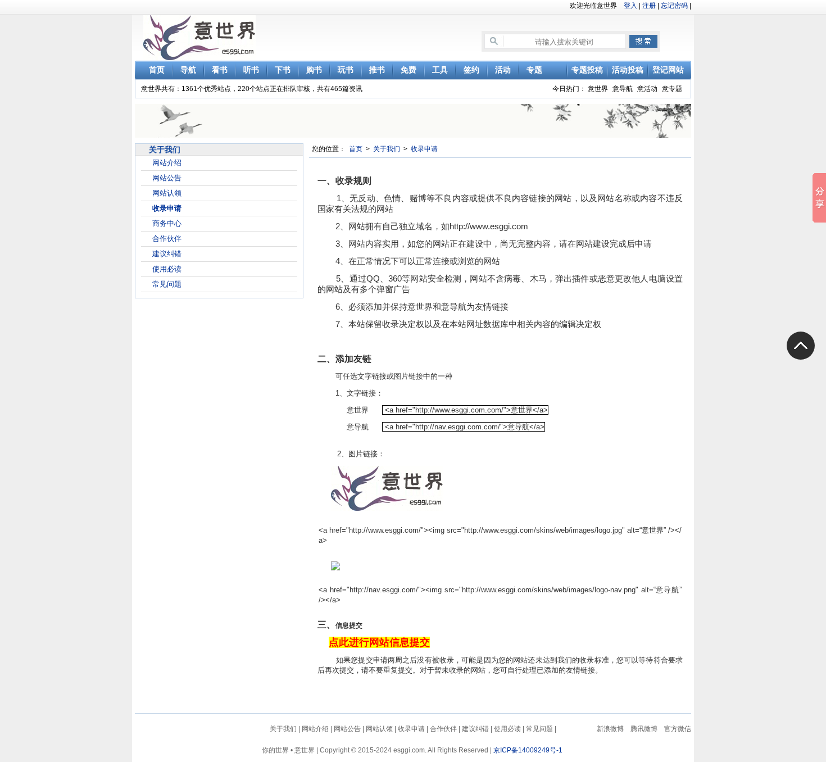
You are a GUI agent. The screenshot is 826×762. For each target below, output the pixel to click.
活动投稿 (627, 69)
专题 (534, 69)
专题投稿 (587, 69)
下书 (283, 69)
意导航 (622, 89)
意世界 (598, 89)
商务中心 (166, 223)
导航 (188, 69)
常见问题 (166, 284)
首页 (157, 69)
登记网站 (668, 69)
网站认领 (166, 193)
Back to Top (801, 346)
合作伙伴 (166, 238)
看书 (220, 69)
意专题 (672, 89)
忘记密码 (674, 6)
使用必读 (166, 269)
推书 (377, 69)
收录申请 (166, 208)
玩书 (345, 69)
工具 (440, 69)
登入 (630, 6)
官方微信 (677, 729)
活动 (503, 69)
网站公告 (166, 178)
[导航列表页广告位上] (416, 120)
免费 (408, 69)
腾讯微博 (643, 729)
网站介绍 (166, 162)
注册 (649, 6)
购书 (314, 69)
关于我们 (386, 149)
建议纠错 (166, 254)
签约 (471, 69)
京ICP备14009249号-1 (527, 750)
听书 (251, 69)
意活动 (647, 89)
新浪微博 (610, 729)
